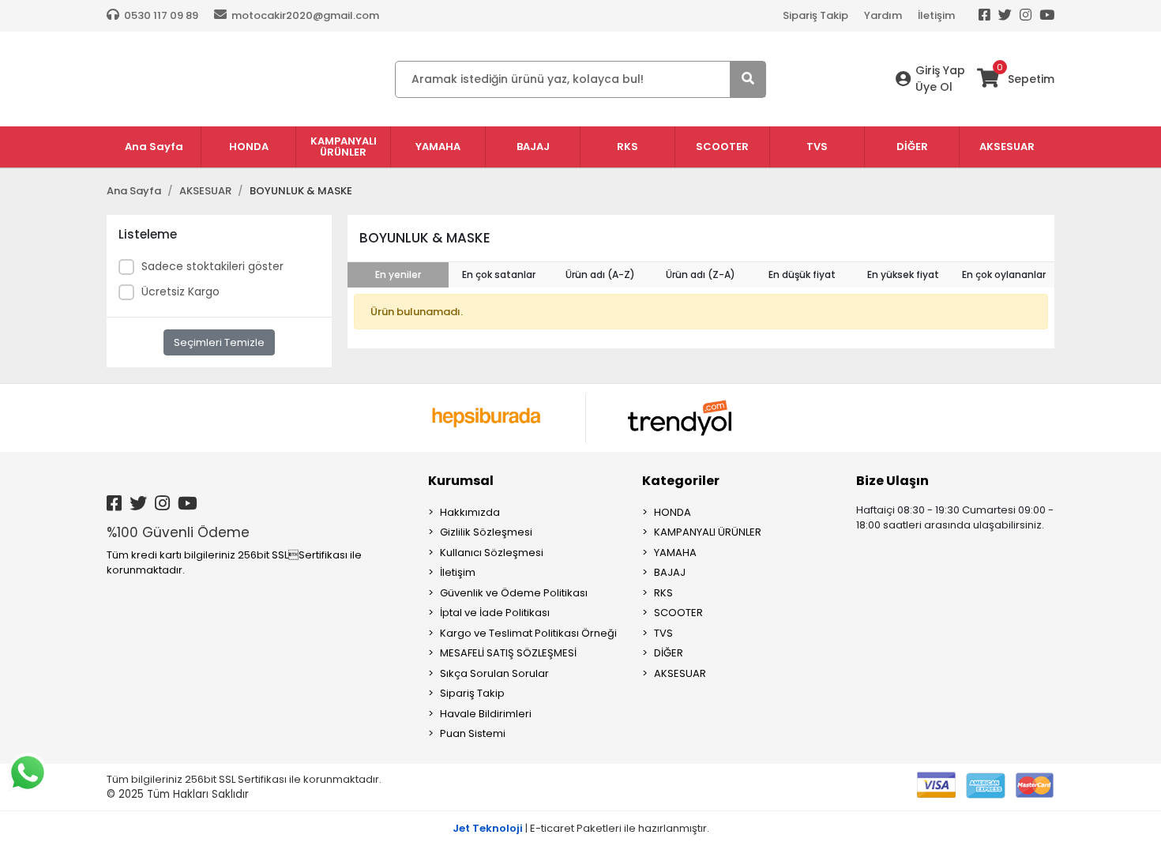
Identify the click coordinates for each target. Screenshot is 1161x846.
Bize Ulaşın (892, 481)
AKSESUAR (680, 673)
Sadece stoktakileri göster (212, 266)
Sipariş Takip (815, 15)
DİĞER (668, 652)
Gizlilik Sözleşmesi (486, 532)
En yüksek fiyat (903, 274)
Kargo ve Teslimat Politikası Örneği (528, 633)
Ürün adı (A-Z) (600, 274)
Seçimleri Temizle (219, 342)
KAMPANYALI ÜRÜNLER (707, 532)
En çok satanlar (498, 274)
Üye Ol (933, 87)
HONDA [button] (249, 146)
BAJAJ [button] (533, 146)
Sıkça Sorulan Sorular (494, 673)
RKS (663, 592)
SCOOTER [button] (722, 146)
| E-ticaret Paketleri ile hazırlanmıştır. (581, 828)
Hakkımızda (470, 512)
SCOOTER (678, 612)
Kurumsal (461, 481)
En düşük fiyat (802, 274)
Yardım (883, 15)
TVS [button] (817, 146)
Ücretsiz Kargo (180, 291)
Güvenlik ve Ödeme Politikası (514, 592)
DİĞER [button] (912, 146)
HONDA (672, 512)
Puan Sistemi (472, 733)
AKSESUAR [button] (1007, 146)
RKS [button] (627, 146)
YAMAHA (675, 552)
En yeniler (398, 274)
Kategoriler (681, 481)
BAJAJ (670, 572)
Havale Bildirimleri (486, 713)
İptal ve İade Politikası (495, 612)
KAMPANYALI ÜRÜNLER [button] (343, 146)
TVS (663, 633)
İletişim (936, 15)
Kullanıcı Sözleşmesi (491, 552)
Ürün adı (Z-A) (700, 274)
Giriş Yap (940, 70)
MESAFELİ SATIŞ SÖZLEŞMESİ (508, 652)
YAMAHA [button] (437, 146)
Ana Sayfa (154, 146)
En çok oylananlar (1004, 274)
